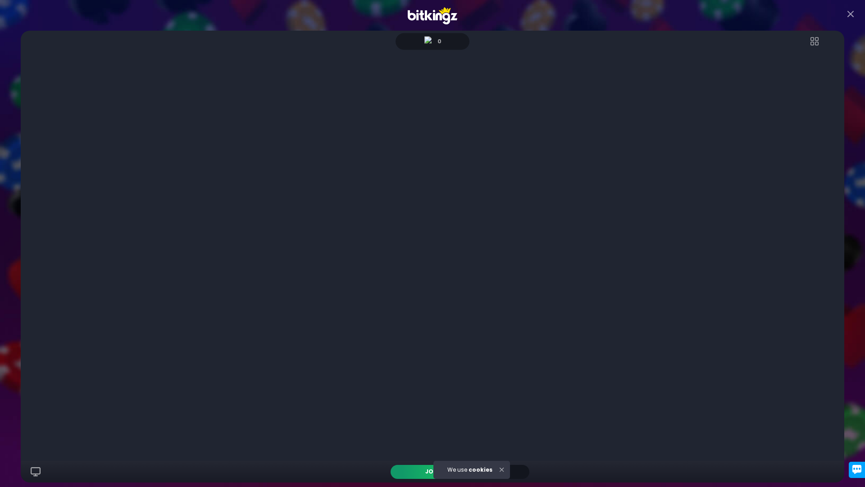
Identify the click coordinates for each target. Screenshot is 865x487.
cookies (480, 469)
